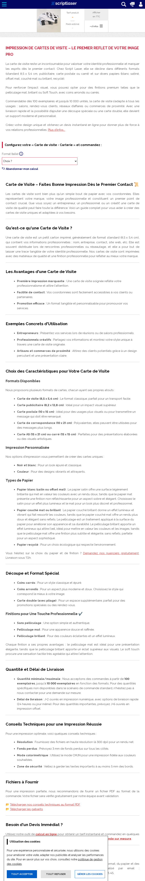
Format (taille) (10, 153)
